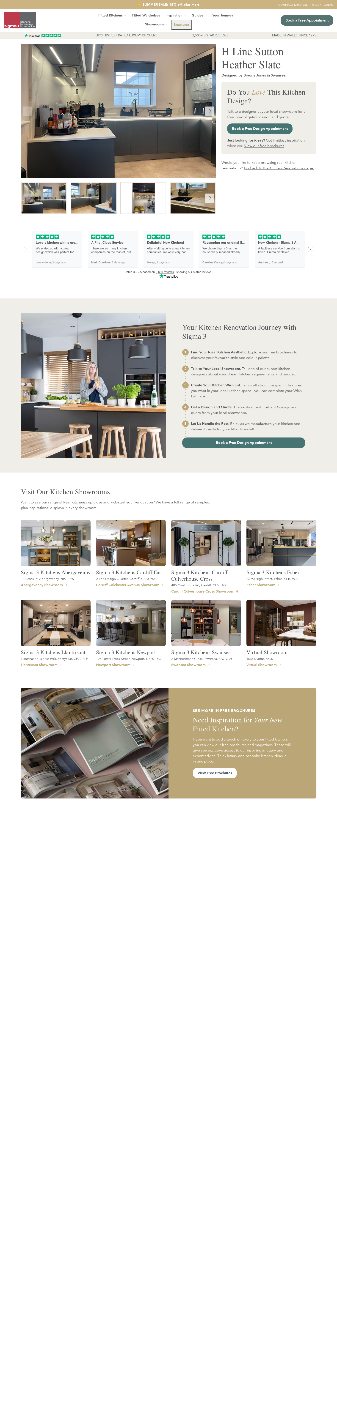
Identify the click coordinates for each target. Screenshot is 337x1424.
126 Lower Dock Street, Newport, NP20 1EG (128, 659)
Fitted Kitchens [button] (110, 15)
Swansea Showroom (188, 665)
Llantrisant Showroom (39, 665)
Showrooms (154, 24)
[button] (181, 25)
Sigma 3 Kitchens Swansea (201, 652)
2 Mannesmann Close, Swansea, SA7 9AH (201, 659)
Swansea (278, 75)
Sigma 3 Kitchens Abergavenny (56, 572)
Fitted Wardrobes (146, 15)
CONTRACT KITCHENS (293, 4)
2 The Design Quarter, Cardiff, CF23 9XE (126, 579)
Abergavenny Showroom (42, 585)
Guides (197, 15)
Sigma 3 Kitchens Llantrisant (53, 652)
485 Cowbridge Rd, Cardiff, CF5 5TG (198, 585)
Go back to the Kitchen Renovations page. (279, 168)
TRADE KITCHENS (321, 4)
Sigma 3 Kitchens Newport (126, 652)
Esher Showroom (260, 585)
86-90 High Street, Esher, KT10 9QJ (272, 579)
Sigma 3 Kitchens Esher (272, 572)
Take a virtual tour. (259, 659)
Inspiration (174, 15)
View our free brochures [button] (264, 146)
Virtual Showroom (266, 652)
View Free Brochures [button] (215, 773)
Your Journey (222, 15)
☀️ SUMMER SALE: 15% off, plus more (168, 4)
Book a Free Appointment (307, 20)
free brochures (280, 352)
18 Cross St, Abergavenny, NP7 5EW (48, 579)
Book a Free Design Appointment (260, 128)
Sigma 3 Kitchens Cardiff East (129, 572)
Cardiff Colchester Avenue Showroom (127, 585)
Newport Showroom (113, 665)
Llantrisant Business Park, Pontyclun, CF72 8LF (54, 659)
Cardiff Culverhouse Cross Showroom (202, 591)
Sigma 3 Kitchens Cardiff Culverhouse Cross (199, 575)
